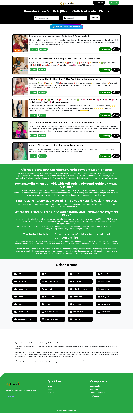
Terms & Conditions (97, 393)
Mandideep (105, 312)
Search (95, 17)
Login (115, 3)
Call (117, 49)
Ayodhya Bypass (52, 319)
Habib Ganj (49, 297)
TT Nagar (49, 304)
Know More (10, 396)
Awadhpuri (77, 281)
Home (50, 386)
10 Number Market (80, 304)
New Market (50, 274)
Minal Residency (51, 281)
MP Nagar (21, 274)
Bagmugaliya (106, 289)
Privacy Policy (95, 386)
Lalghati (48, 289)
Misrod (20, 304)
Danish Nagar (78, 319)
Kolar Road (22, 281)
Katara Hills (105, 274)
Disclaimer (94, 389)
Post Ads (51, 393)
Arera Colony (78, 274)
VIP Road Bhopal (51, 312)
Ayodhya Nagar (107, 281)
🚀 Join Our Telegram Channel (66, 27)
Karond (20, 297)
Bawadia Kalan (23, 289)
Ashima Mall (78, 312)
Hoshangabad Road (26, 319)
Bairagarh (105, 297)
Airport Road (23, 312)
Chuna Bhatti (78, 297)
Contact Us (94, 396)
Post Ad (100, 3)
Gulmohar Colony (80, 289)
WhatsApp (106, 49)
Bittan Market (106, 304)
